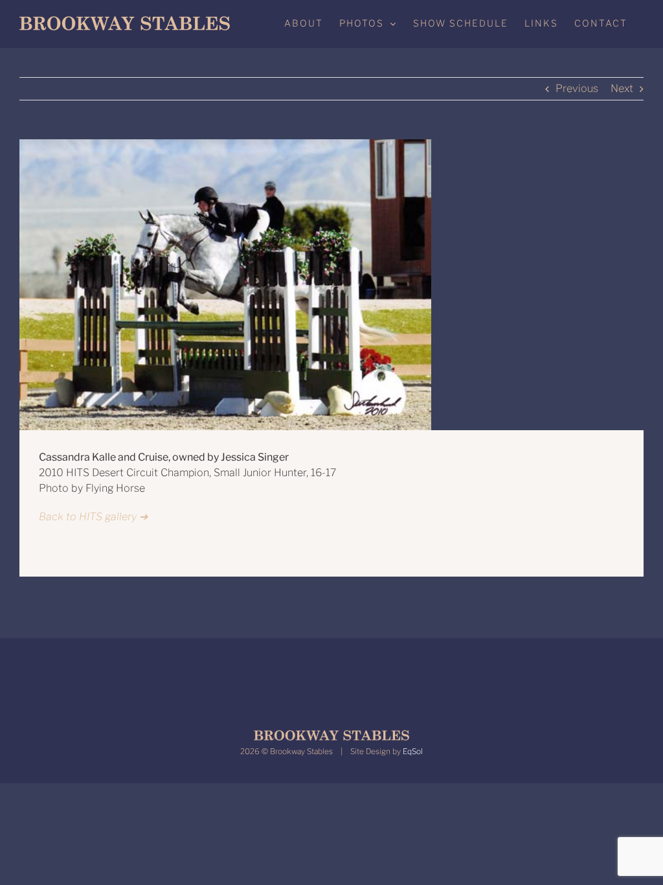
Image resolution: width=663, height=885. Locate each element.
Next (622, 88)
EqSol (413, 751)
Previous (577, 88)
